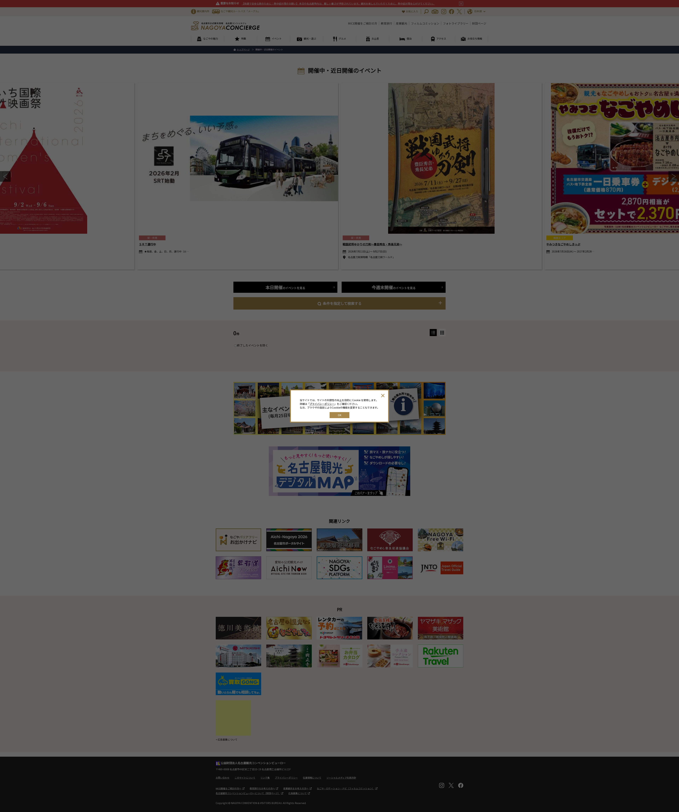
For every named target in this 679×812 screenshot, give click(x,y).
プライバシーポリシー (322, 404)
